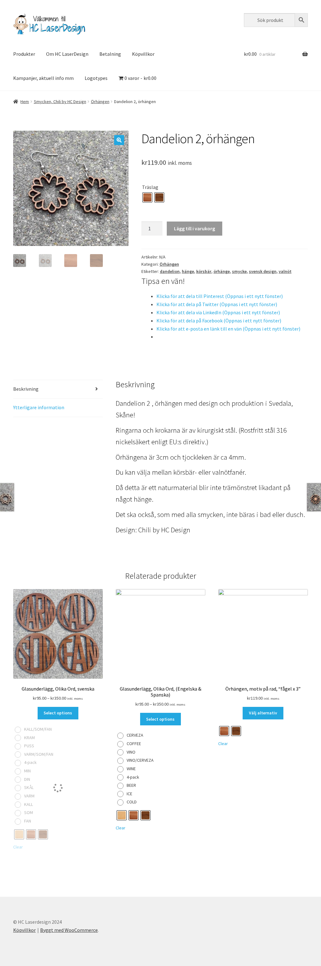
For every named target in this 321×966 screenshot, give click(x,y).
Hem (24, 101)
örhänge (221, 271)
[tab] (58, 389)
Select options (58, 713)
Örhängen (100, 101)
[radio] (147, 197)
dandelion (170, 271)
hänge (188, 271)
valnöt (285, 271)
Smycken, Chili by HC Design (60, 101)
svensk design (262, 271)
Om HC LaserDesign (67, 54)
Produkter (24, 54)
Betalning (110, 54)
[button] (119, 140)
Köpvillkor (143, 54)
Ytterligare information (38, 407)
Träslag (150, 187)
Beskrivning (26, 389)
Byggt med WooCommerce (69, 930)
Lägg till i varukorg (194, 228)
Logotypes (96, 78)
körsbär (203, 271)
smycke (239, 271)
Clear (120, 828)
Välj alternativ (263, 713)
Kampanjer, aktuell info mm (43, 78)
